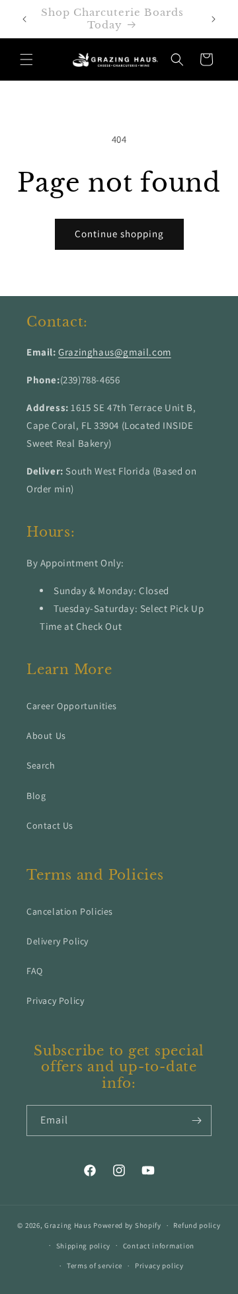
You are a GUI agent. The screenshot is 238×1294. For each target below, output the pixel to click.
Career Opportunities (71, 706)
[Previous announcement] (24, 19)
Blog (36, 796)
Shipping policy (83, 1245)
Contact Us (49, 825)
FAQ (34, 971)
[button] (26, 59)
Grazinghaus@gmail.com (114, 352)
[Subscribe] (196, 1120)
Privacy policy (159, 1265)
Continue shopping (119, 233)
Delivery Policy (57, 941)
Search (41, 765)
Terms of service (94, 1265)
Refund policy (196, 1225)
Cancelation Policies (69, 911)
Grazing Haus (67, 1225)
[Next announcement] (213, 19)
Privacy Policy (55, 1001)
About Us (46, 736)
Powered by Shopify (127, 1225)
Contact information (158, 1245)
